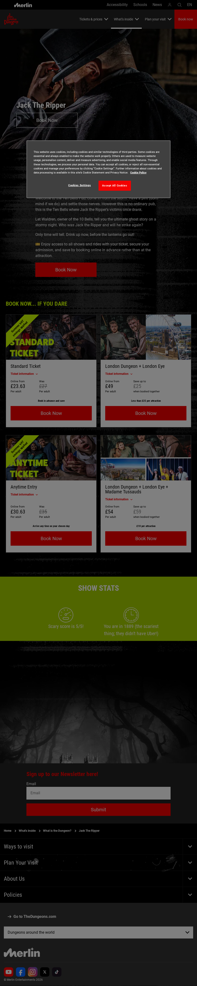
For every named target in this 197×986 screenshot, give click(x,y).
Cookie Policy (138, 172)
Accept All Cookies (114, 185)
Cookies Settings (79, 185)
